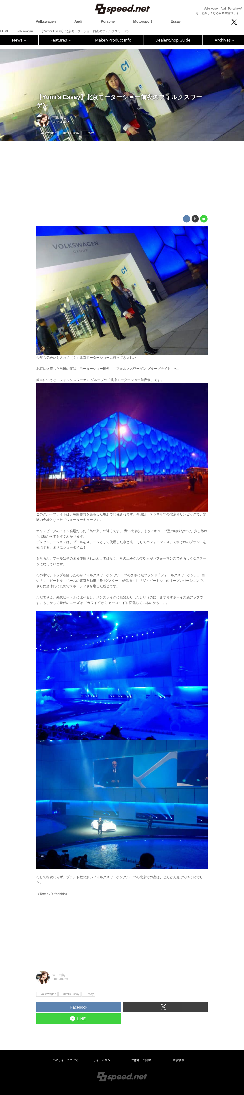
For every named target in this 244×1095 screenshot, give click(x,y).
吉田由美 (59, 117)
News (17, 40)
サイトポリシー (103, 1060)
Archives (223, 40)
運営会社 (178, 1060)
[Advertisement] (122, 178)
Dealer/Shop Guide (172, 40)
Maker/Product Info (113, 40)
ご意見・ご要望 (141, 1060)
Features (59, 40)
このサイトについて (65, 1060)
